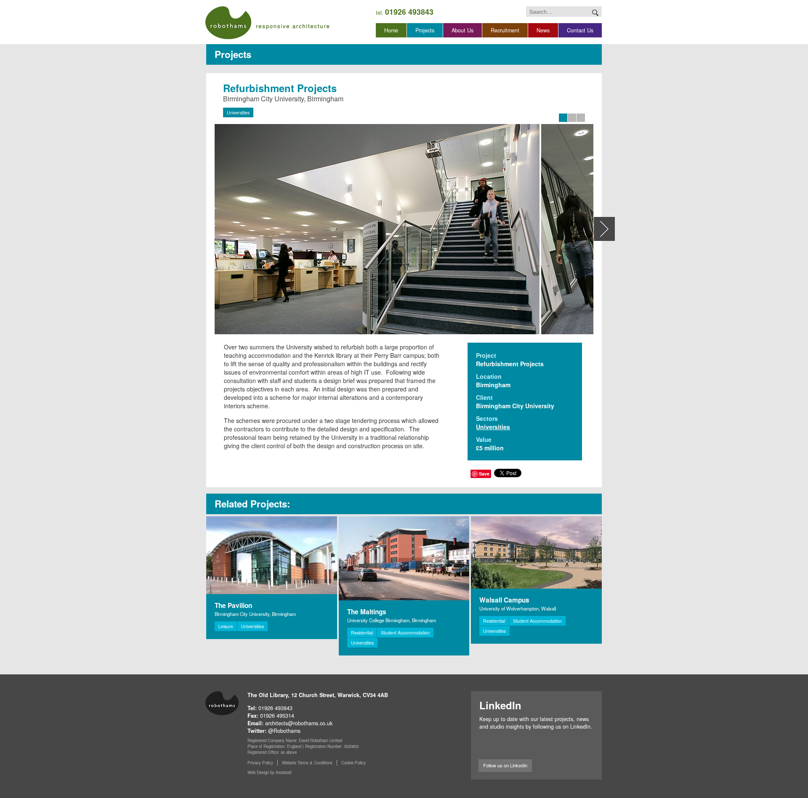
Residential (362, 632)
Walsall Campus (504, 600)
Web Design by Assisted (269, 772)
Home (391, 30)
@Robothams (284, 731)
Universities (238, 112)
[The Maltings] (404, 558)
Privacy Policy (260, 763)
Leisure (225, 626)
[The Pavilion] (271, 555)
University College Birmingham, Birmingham (391, 620)
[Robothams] (267, 22)
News (543, 30)
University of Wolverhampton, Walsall (517, 608)
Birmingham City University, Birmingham (255, 613)
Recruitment (505, 30)
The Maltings (366, 611)
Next (604, 229)
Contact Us (580, 30)
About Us (462, 30)
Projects (424, 30)
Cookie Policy (353, 763)
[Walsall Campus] (536, 552)
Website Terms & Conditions (307, 763)
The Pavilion (233, 605)
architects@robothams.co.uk (298, 723)
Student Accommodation (405, 632)
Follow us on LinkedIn (505, 765)
